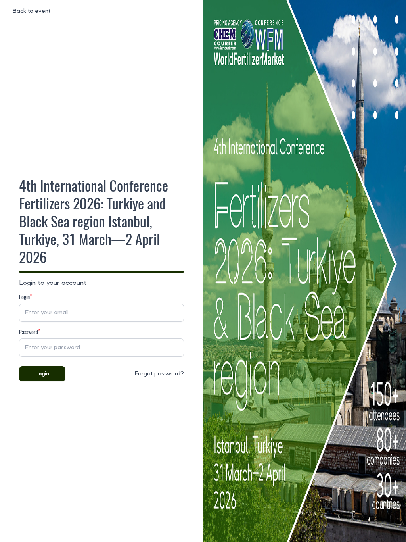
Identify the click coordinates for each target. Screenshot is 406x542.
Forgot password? (159, 374)
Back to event (31, 11)
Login (42, 374)
